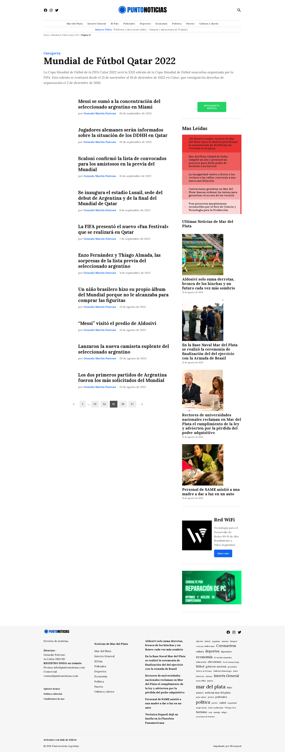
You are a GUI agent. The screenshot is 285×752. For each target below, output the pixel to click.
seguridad (232, 703)
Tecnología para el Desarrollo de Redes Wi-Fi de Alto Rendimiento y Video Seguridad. (226, 536)
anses (207, 641)
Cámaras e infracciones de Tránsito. (168, 29)
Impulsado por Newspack (227, 746)
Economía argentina (223, 657)
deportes (212, 651)
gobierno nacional (216, 666)
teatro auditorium (215, 708)
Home (46, 35)
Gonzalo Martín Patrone (99, 113)
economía (204, 657)
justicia (210, 681)
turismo (201, 712)
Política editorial (53, 694)
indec (235, 671)
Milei (229, 687)
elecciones (214, 661)
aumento (225, 641)
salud (222, 702)
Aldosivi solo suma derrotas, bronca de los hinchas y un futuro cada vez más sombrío (208, 283)
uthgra (224, 712)
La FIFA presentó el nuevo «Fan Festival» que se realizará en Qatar (123, 229)
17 (132, 404)
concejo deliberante (205, 646)
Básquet (233, 641)
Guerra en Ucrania (204, 671)
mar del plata (210, 686)
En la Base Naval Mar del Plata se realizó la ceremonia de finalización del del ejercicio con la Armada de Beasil (210, 351)
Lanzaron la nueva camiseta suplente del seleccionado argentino (123, 349)
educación (201, 662)
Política (176, 23)
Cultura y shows (208, 23)
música (199, 692)
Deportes (145, 23)
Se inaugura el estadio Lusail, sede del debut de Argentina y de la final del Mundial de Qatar (120, 198)
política (203, 702)
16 (123, 404)
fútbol (200, 666)
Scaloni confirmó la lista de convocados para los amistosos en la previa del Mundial (122, 163)
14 (104, 404)
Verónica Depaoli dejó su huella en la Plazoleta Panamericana (161, 718)
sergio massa (201, 708)
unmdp (217, 712)
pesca (211, 697)
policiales (221, 696)
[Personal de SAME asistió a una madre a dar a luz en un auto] (202, 465)
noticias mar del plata (217, 692)
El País (115, 23)
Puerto (190, 23)
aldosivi (199, 641)
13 (95, 404)
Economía (161, 23)
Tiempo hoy (230, 707)
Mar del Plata (75, 23)
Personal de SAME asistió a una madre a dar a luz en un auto (211, 491)
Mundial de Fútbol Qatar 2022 (65, 35)
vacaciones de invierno (205, 716)
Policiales (129, 23)
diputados (226, 651)
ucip (210, 712)
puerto (215, 703)
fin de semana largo (231, 662)
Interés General (96, 23)
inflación (200, 676)
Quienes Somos (52, 688)
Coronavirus (226, 645)
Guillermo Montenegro (222, 671)
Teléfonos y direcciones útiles (129, 29)
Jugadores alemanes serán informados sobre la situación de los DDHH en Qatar (123, 132)
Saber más (223, 553)
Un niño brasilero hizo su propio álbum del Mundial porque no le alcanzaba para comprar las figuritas (123, 294)
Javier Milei (201, 681)
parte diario (201, 697)
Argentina (216, 641)
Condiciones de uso (54, 698)
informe (209, 676)
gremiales (232, 666)
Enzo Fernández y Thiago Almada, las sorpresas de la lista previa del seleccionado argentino (119, 260)
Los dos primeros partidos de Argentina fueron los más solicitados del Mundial (122, 377)
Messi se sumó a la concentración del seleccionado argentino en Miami (119, 104)
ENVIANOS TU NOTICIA (212, 107)
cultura (200, 651)
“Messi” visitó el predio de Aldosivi (117, 323)
